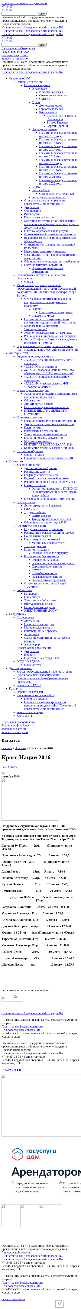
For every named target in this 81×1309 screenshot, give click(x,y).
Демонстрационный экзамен (42, 505)
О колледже (39, 88)
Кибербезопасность (44, 573)
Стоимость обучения (30, 451)
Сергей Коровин (57, 125)
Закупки (37, 308)
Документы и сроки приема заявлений (49, 424)
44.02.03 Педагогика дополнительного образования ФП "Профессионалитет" (49, 371)
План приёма (32, 427)
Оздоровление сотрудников (57, 193)
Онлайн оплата (34, 454)
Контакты (15, 688)
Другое (36, 569)
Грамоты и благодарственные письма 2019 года (58, 161)
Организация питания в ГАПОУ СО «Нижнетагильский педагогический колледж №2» (55, 492)
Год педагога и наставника (49, 197)
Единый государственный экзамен (46, 478)
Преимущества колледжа (33, 390)
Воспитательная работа (32, 525)
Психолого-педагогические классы (46, 407)
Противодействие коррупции (43, 264)
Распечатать (9, 766)
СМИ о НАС (47, 98)
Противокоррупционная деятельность (47, 270)
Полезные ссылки (35, 698)
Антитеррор (32, 644)
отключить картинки (15, 55)
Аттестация (31, 634)
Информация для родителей (42, 539)
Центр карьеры (41, 515)
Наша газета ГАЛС (29, 685)
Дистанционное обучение (40, 468)
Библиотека (24, 590)
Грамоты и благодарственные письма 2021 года (58, 175)
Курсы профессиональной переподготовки (44, 671)
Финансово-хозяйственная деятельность (50, 234)
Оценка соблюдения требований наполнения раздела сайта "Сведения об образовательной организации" (50, 705)
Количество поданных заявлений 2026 (49, 447)
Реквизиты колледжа (30, 712)
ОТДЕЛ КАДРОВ (28, 661)
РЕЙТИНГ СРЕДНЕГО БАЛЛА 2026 (48, 444)
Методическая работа (38, 627)
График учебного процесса (41, 475)
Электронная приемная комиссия (45, 434)
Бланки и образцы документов (43, 437)
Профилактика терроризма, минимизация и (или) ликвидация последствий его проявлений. (48, 348)
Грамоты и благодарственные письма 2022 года (58, 181)
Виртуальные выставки (39, 603)
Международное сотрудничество (45, 251)
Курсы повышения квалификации (38, 675)
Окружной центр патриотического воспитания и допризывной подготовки (50, 320)
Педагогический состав (39, 217)
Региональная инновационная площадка (50, 336)
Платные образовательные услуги (46, 231)
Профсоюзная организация (34, 647)
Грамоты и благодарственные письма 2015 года (58, 134)
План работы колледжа (39, 624)
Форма (28, 281)
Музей (36, 102)
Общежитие (32, 400)
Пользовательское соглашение (21, 1029)
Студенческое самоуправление (43, 529)
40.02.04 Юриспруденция (40, 366)
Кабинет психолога (36, 549)
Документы (31, 207)
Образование (32, 210)
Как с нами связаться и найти (35, 695)
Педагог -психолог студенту (50, 553)
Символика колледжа (53, 95)
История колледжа (51, 92)
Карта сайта (24, 715)
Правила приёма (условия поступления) (50, 420)
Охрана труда (32, 664)
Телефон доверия (35, 546)
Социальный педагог (37, 536)
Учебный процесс (28, 464)
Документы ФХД (43, 315)
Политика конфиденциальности (22, 1026)
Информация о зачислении (41, 431)
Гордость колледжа (51, 109)
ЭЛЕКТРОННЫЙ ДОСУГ (41, 610)
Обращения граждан (30, 691)
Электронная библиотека (40, 600)
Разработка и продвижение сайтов (31, 1305)
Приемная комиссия (29, 417)
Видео (36, 186)
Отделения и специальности (35, 356)
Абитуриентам (18, 353)
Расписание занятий (37, 471)
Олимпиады (32, 597)
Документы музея (50, 105)
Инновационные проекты (40, 630)
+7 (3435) (7, 6)
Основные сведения (29, 81)
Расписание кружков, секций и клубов (49, 532)
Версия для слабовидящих (18, 48)
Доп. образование (20, 668)
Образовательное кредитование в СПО (49, 458)
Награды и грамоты (44, 129)
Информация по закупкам (56, 312)
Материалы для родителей (49, 542)
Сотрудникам (17, 614)
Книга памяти (48, 112)
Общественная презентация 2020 (45, 522)
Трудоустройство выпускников (52, 519)
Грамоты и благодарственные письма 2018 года (58, 154)
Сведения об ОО (20, 78)
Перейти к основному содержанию (24, 3)
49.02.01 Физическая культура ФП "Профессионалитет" (46, 385)
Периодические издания (39, 607)
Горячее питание (35, 485)
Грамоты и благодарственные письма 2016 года (58, 141)
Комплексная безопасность (41, 556)
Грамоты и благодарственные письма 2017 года (58, 148)
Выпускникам (26, 502)
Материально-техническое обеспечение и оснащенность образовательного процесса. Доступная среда (51, 224)
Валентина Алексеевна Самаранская (61, 117)
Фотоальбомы (41, 190)
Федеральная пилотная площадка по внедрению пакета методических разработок (47, 302)
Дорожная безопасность (47, 566)
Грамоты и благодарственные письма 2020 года (58, 168)
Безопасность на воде (45, 559)
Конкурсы (30, 593)
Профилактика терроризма (49, 580)
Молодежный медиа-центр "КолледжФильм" (41, 327)
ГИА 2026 (30, 508)
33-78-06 (7, 9)
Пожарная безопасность (47, 576)
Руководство (32, 214)
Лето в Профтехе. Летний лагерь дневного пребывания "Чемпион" (51, 341)
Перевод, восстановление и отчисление (49, 498)
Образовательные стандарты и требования (51, 261)
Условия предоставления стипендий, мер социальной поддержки (50, 395)
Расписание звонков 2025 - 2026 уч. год (49, 481)
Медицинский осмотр (38, 441)
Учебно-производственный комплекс (48, 332)
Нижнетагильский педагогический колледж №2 (32, 27)
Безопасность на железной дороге (53, 563)
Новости (29, 654)
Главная (7, 748)
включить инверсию (15, 58)
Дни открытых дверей (38, 403)
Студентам (16, 461)
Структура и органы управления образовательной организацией (45, 202)
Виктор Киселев (57, 122)
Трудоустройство (35, 512)
